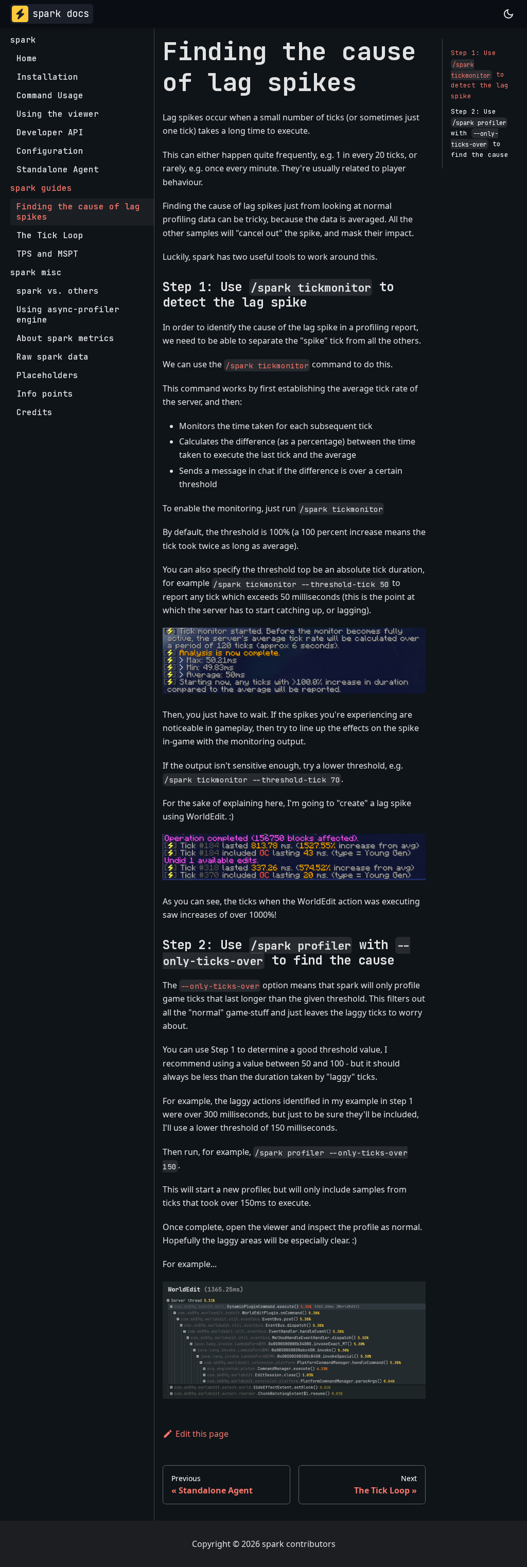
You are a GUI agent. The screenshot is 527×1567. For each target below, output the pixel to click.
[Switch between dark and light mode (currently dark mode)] (508, 14)
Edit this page (202, 1433)
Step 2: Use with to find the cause (479, 133)
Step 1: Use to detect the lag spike (479, 74)
